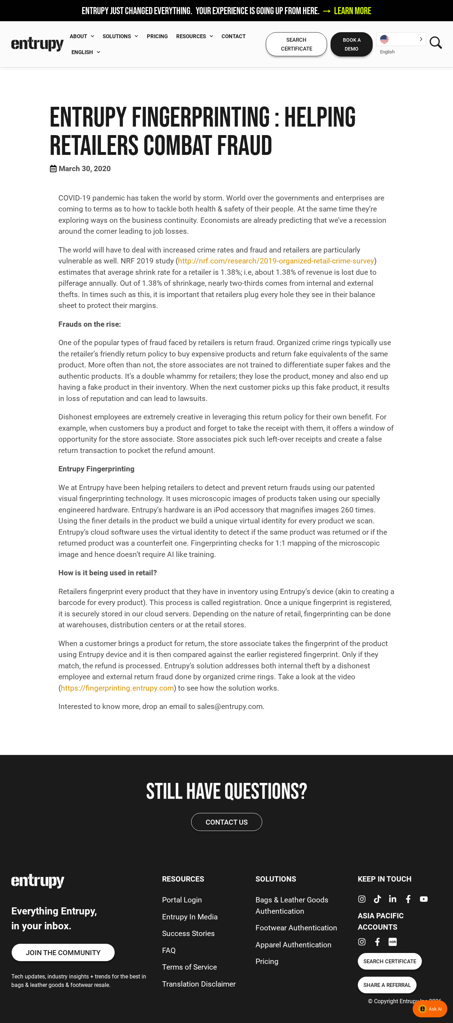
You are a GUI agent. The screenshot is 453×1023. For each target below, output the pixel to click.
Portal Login (182, 900)
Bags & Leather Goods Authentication (292, 905)
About (78, 36)
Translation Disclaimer (199, 984)
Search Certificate (296, 44)
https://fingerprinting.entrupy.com (117, 688)
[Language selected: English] (401, 39)
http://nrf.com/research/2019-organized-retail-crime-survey (276, 261)
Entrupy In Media (190, 917)
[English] (401, 39)
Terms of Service (189, 967)
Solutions (117, 36)
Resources (191, 36)
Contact (234, 36)
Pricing (157, 36)
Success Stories (188, 933)
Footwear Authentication (296, 927)
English (82, 52)
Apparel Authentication (294, 944)
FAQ (169, 950)
